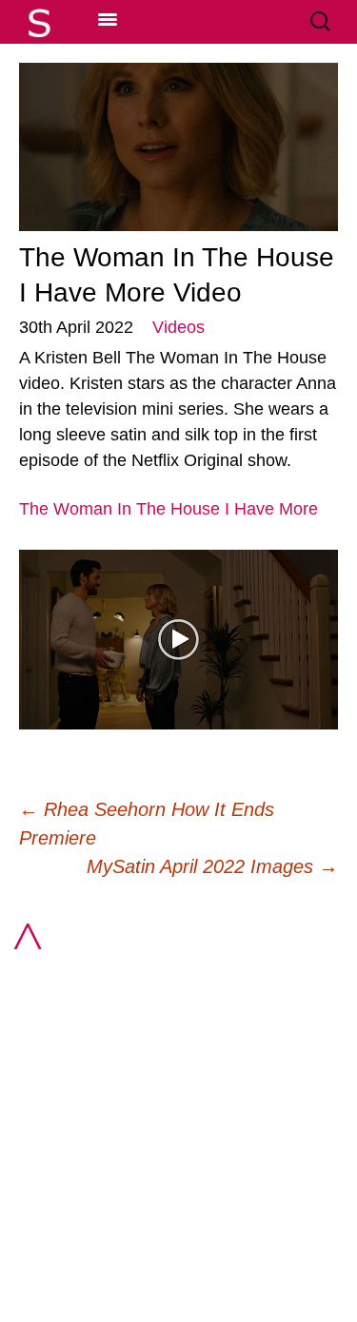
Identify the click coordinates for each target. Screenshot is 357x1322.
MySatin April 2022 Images (212, 866)
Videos (178, 327)
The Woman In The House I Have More (168, 508)
